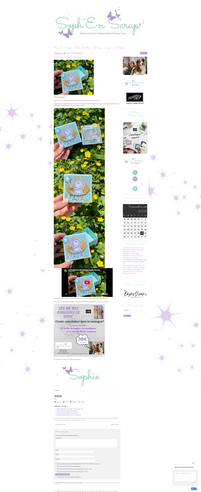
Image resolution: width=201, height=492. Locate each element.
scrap (60, 420)
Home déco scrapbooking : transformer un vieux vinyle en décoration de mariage (133, 256)
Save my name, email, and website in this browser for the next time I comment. (79, 464)
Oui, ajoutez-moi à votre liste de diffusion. (69, 466)
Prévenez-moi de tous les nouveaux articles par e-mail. (72, 472)
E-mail (57, 390)
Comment (58, 438)
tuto (74, 57)
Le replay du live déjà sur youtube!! (68, 413)
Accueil (58, 48)
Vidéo (78, 57)
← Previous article (60, 424)
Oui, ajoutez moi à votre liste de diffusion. (69, 477)
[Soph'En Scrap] (100, 23)
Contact (86, 48)
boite (63, 418)
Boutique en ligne (102, 48)
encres (103, 418)
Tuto (77, 48)
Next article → (116, 424)
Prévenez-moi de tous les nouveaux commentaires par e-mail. (74, 469)
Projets (68, 48)
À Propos (119, 48)
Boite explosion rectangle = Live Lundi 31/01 (70, 409)
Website (57, 459)
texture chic (76, 420)
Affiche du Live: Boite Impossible (67, 411)
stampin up (67, 420)
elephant (83, 418)
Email (57, 454)
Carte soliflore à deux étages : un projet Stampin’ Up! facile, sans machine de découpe (133, 272)
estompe (109, 418)
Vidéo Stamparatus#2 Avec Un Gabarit (69, 415)
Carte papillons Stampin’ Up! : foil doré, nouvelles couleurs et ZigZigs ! (134, 267)
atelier (58, 418)
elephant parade (94, 418)
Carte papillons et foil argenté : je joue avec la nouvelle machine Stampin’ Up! (135, 262)
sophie (65, 57)
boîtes (71, 57)
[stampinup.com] (135, 153)
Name (57, 450)
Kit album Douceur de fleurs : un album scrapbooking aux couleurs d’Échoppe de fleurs (133, 250)
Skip (189, 488)
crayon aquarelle (72, 418)
